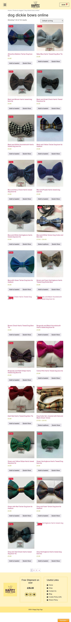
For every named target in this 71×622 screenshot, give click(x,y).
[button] (5, 5)
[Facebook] (26, 594)
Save (12, 26)
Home (10, 10)
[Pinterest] (34, 594)
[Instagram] (30, 594)
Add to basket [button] (14, 63)
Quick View (27, 63)
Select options (43, 244)
